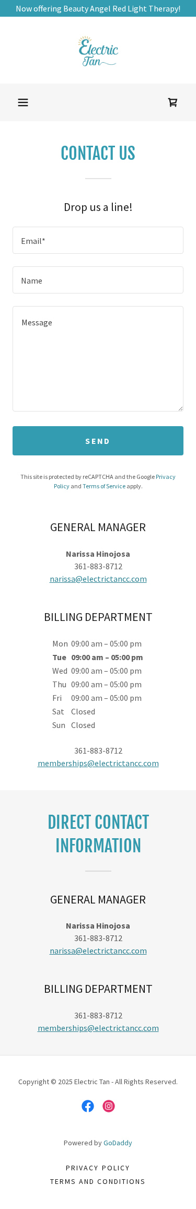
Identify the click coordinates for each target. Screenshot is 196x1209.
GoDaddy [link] (117, 1142)
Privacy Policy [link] (98, 1167)
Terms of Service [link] (104, 486)
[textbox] (98, 240)
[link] (98, 50)
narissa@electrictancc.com (98, 578)
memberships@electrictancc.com (98, 763)
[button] (23, 102)
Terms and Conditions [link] (98, 1181)
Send (97, 441)
